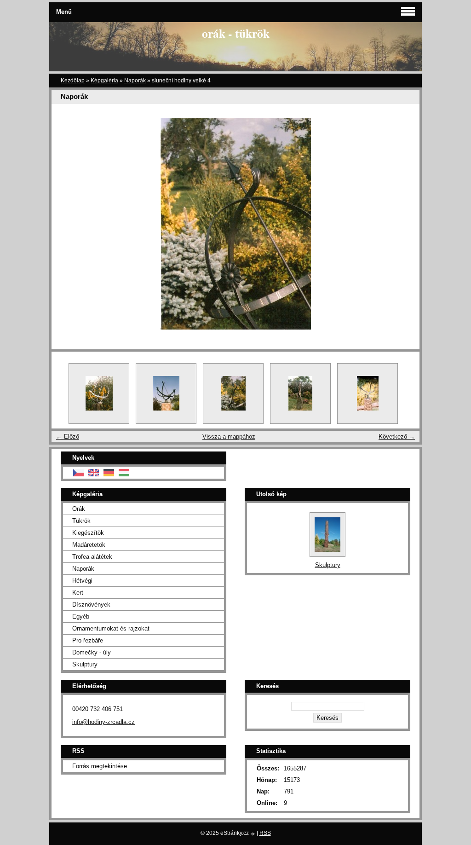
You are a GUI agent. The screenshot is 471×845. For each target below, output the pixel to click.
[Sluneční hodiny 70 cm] (166, 393)
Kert (77, 592)
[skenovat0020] (367, 393)
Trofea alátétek (92, 556)
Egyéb (80, 616)
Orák (78, 508)
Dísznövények (91, 604)
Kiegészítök (88, 532)
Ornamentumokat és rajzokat (110, 628)
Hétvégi (82, 580)
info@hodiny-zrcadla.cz (103, 721)
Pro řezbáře (87, 640)
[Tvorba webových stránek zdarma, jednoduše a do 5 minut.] (253, 834)
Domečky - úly (91, 652)
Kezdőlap (73, 80)
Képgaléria (104, 80)
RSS (265, 833)
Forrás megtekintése (99, 766)
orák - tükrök (236, 33)
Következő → (397, 436)
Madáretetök (88, 544)
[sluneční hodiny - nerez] (99, 393)
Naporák (135, 80)
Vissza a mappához (228, 436)
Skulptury (85, 664)
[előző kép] (66, 224)
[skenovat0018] (300, 393)
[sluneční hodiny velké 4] (233, 393)
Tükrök (81, 520)
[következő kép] (404, 224)
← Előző (67, 436)
